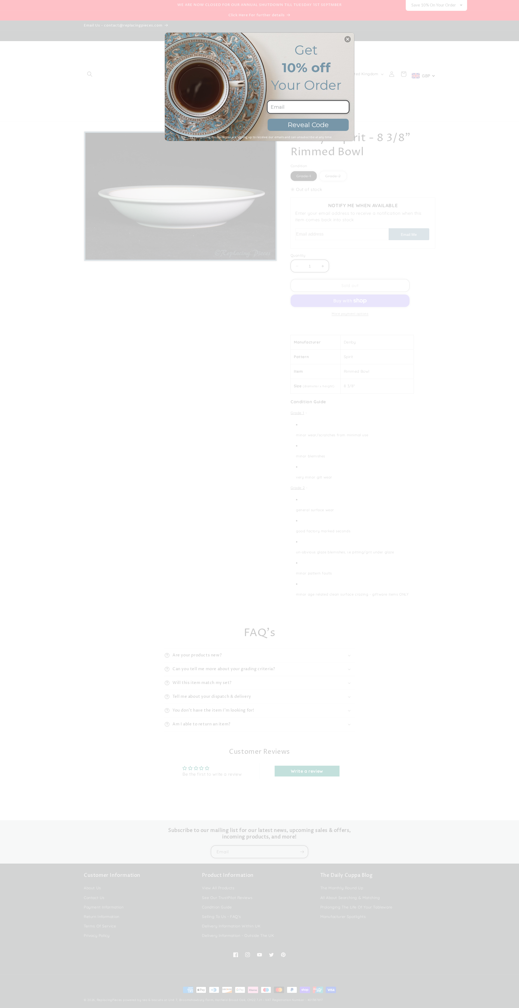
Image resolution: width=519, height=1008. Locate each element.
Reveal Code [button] (308, 125)
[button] (347, 39)
